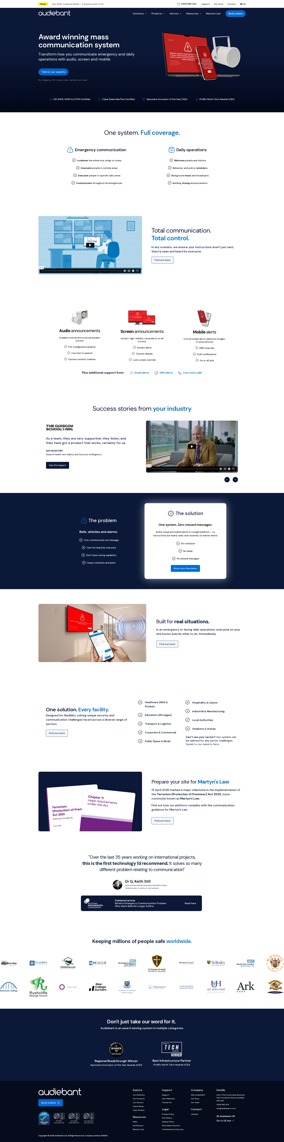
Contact (231, 4)
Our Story (219, 4)
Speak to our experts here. (203, 744)
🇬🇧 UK (243, 4)
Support (206, 4)
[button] (227, 479)
